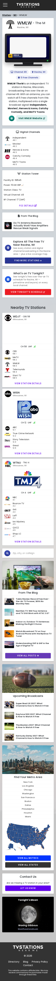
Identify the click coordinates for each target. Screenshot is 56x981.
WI (15, 15)
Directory (13, 961)
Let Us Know (28, 888)
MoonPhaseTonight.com (28, 929)
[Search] (7, 553)
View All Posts (26, 655)
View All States (28, 865)
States (6, 15)
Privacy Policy (40, 961)
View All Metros (28, 858)
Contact (28, 965)
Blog (25, 961)
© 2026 (28, 956)
